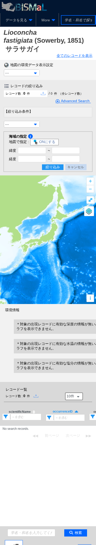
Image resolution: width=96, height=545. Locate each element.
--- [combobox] (7, 73)
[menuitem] (18, 20)
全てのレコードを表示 (74, 55)
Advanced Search (75, 101)
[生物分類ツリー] (14, 542)
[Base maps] (89, 211)
